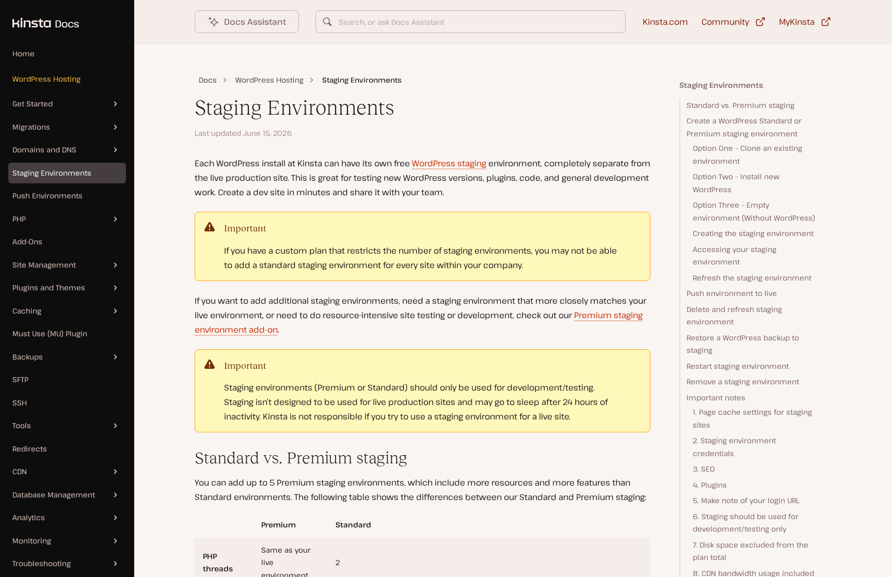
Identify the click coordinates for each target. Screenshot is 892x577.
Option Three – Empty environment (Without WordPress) (754, 211)
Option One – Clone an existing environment (747, 154)
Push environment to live (732, 293)
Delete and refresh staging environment (734, 315)
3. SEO (704, 469)
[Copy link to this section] (186, 458)
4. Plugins (710, 485)
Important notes (716, 397)
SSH (19, 403)
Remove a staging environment (743, 381)
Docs (208, 80)
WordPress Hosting (46, 79)
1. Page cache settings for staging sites (752, 418)
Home (23, 53)
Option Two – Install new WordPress (736, 182)
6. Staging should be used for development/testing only (746, 522)
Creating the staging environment (753, 233)
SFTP (20, 379)
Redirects (29, 449)
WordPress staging (449, 163)
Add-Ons (27, 241)
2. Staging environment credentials (734, 446)
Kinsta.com (665, 21)
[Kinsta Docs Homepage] (39, 17)
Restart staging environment (738, 366)
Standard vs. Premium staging (740, 105)
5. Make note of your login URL (746, 500)
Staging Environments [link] (362, 80)
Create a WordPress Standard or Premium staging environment (744, 127)
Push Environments (47, 195)
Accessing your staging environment (734, 255)
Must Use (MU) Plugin (49, 333)
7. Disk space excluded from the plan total (750, 551)
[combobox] (470, 22)
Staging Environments (51, 173)
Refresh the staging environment (752, 278)
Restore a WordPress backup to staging (743, 344)
